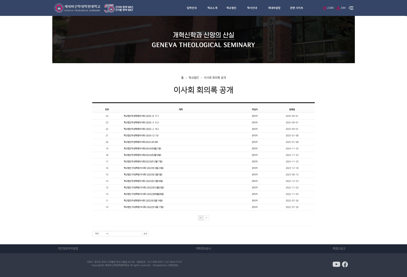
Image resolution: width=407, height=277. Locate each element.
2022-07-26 (292, 200)
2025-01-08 (292, 135)
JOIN (342, 8)
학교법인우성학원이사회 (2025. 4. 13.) (141, 122)
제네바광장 (274, 8)
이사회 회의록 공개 (215, 77)
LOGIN (330, 8)
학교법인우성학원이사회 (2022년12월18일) (143, 181)
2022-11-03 (292, 187)
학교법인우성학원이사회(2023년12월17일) (143, 161)
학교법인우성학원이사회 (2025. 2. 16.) (141, 129)
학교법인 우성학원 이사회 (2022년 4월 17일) (144, 207)
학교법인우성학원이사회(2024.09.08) (141, 142)
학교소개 (212, 8)
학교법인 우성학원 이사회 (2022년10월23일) (144, 187)
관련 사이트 (296, 8)
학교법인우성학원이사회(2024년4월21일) (142, 148)
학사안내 (252, 8)
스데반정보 (172, 265)
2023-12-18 (292, 168)
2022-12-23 (292, 181)
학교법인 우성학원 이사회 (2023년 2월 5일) (143, 174)
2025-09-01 (292, 116)
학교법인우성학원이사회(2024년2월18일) (142, 155)
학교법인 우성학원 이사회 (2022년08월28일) (144, 194)
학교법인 (231, 8)
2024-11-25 (292, 148)
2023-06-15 (292, 174)
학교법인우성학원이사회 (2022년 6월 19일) (143, 200)
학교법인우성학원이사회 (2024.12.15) (141, 135)
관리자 (255, 116)
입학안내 (192, 8)
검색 (145, 234)
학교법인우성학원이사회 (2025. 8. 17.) (141, 116)
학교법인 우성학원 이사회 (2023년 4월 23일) (144, 168)
